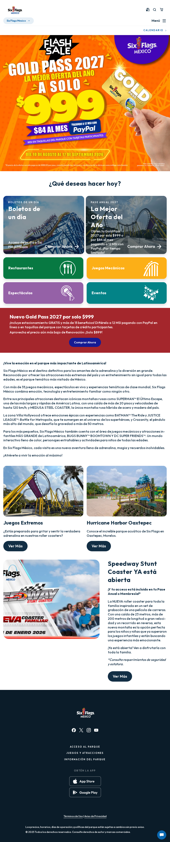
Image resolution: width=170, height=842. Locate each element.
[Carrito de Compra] (161, 9)
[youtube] (96, 730)
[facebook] (73, 730)
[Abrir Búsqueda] (154, 9)
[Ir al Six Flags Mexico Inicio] (14, 10)
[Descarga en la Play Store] (85, 792)
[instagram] (88, 730)
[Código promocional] (147, 9)
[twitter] (81, 730)
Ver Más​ (15, 546)
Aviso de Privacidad (95, 816)
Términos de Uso (73, 816)
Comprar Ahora (85, 342)
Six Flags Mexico (16, 20)
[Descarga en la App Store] (85, 781)
